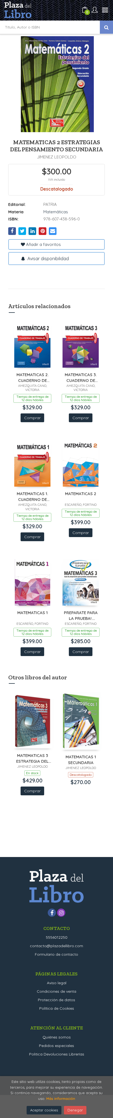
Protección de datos (56, 999)
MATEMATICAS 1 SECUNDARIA (81, 759)
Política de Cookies (56, 1008)
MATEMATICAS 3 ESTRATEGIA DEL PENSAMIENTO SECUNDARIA (32, 758)
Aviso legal (56, 982)
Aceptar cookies (44, 1110)
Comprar (32, 417)
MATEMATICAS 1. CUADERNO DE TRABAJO (32, 496)
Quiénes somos (57, 1037)
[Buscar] (106, 27)
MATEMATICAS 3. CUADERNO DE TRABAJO (81, 377)
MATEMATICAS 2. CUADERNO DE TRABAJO (32, 377)
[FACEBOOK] (52, 913)
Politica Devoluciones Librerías (56, 1054)
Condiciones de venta (56, 991)
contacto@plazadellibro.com (56, 945)
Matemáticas (55, 211)
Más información (60, 1098)
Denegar (75, 1110)
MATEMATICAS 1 (32, 612)
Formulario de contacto (56, 954)
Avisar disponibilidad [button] (47, 258)
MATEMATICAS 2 (80, 493)
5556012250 (56, 937)
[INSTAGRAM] (61, 913)
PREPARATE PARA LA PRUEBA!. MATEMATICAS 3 (81, 615)
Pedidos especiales (56, 1045)
